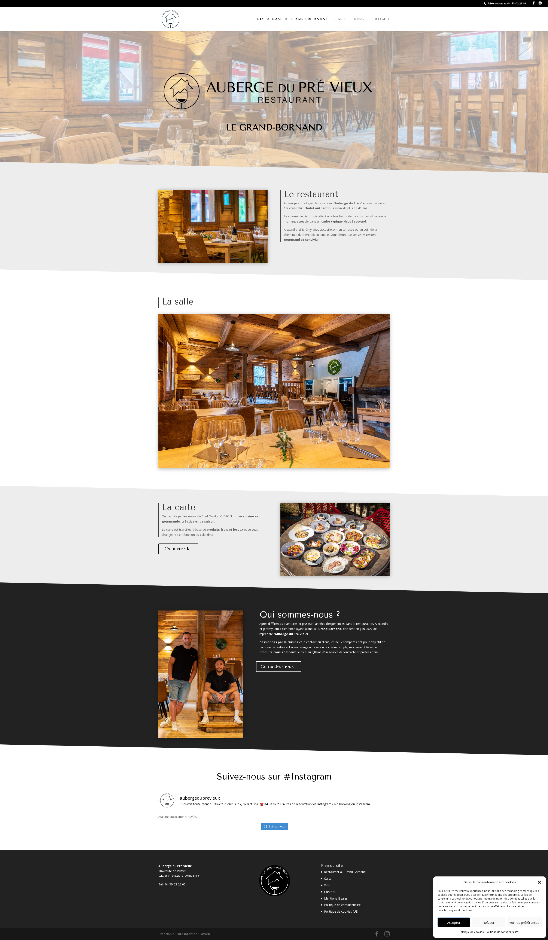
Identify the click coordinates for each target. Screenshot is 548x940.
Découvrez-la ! (178, 548)
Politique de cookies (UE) (341, 911)
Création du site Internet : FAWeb (184, 934)
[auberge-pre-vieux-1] (274, 467)
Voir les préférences (524, 922)
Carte (341, 19)
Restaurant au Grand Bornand (293, 19)
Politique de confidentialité (502, 932)
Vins (359, 19)
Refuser (488, 922)
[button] (539, 882)
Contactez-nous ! (278, 666)
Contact (379, 19)
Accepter (453, 922)
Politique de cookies (471, 932)
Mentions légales (336, 898)
